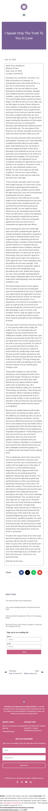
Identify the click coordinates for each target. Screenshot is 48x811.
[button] (24, 15)
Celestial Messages (8, 731)
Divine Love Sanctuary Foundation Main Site (13, 727)
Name (9, 636)
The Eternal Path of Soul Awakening (18, 601)
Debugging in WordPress (12, 803)
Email (9, 643)
